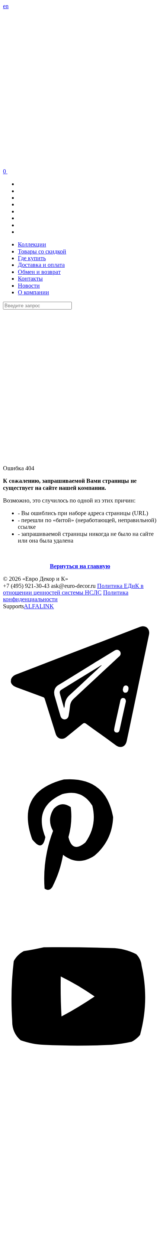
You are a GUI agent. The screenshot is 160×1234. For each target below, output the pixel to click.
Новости (29, 285)
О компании (33, 292)
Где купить (32, 258)
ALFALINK (39, 606)
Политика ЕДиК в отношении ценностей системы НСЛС (73, 589)
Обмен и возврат (39, 272)
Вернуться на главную (80, 566)
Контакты (30, 278)
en (6, 6)
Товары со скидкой (42, 251)
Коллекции (32, 244)
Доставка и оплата (41, 265)
